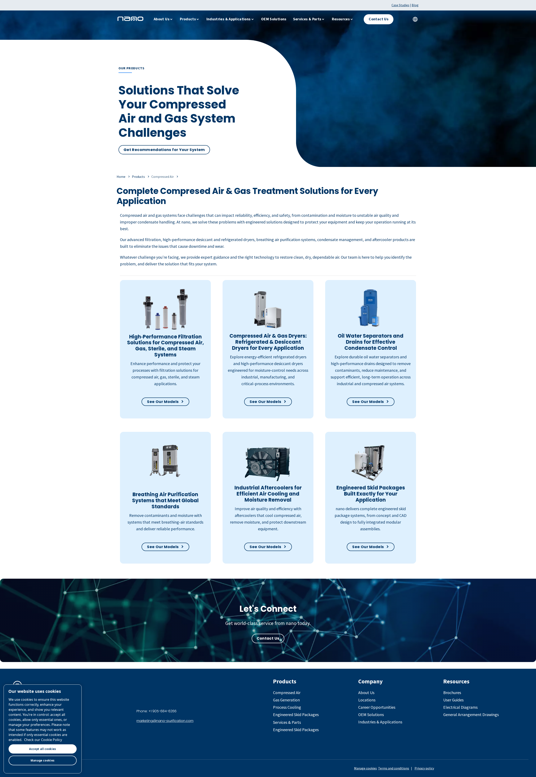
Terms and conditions (393, 768)
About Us (161, 19)
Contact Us (268, 638)
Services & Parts (307, 19)
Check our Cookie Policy (43, 739)
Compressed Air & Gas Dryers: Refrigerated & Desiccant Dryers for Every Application (268, 341)
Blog (415, 5)
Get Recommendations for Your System (164, 149)
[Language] (415, 19)
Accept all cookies (42, 749)
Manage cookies (365, 768)
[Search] (403, 19)
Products (188, 19)
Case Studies (400, 5)
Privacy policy (424, 768)
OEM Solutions (273, 19)
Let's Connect (268, 609)
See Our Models (163, 401)
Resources (341, 19)
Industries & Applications (228, 19)
